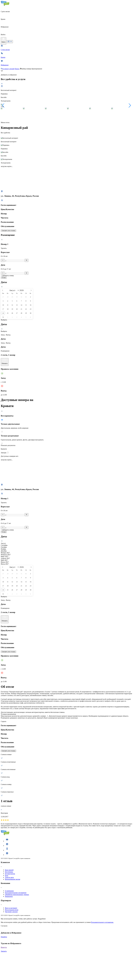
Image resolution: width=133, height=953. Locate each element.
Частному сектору (11, 912)
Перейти (4, 937)
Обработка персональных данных (17, 894)
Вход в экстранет (11, 908)
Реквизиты (9, 896)
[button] (3, 105)
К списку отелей (8, 69)
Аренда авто (9, 877)
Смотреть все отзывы (8, 230)
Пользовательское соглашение (15, 893)
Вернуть (4, 947)
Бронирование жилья (12, 879)
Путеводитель (10, 874)
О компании (9, 891)
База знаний (9, 870)
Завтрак (4, 453)
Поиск (17, 69)
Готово (4, 277)
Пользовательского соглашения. (102, 922)
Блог (6, 875)
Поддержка (9, 872)
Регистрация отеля (11, 910)
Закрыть (4, 951)
